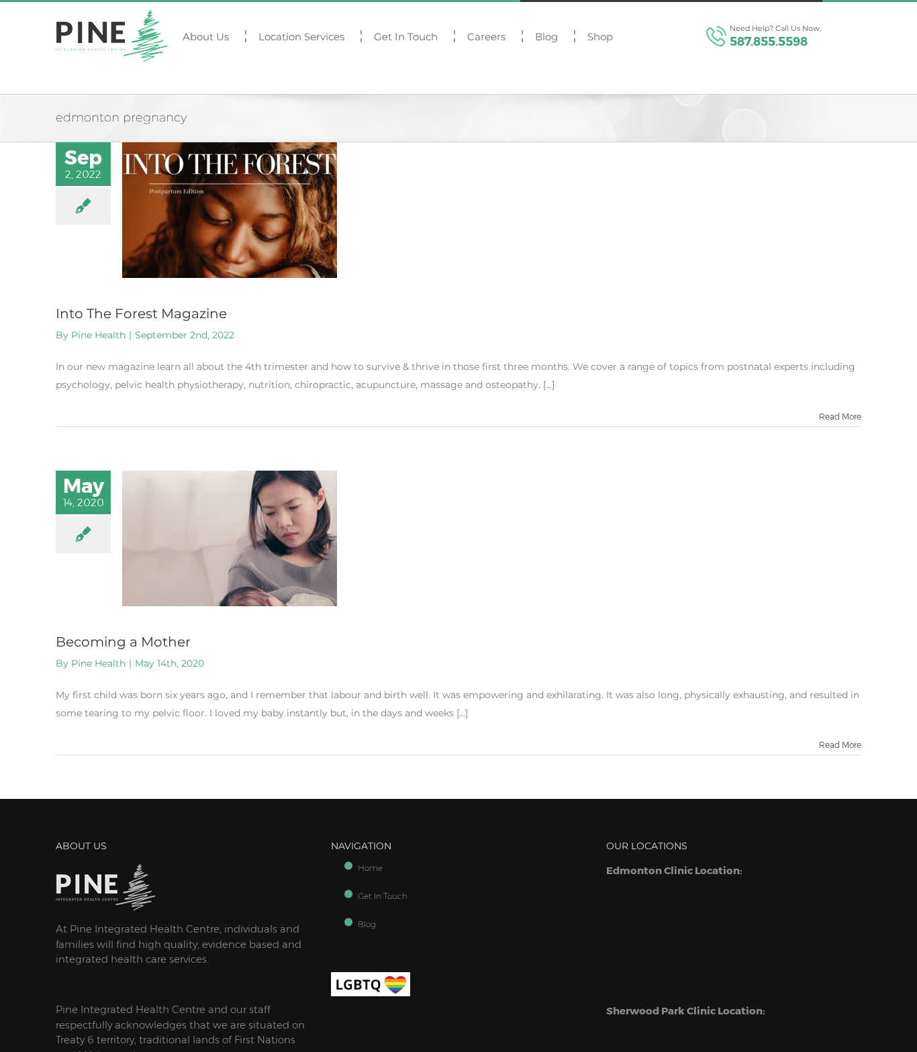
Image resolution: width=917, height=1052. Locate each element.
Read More (840, 417)
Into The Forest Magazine (141, 313)
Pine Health (98, 335)
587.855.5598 (769, 41)
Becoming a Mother (123, 642)
